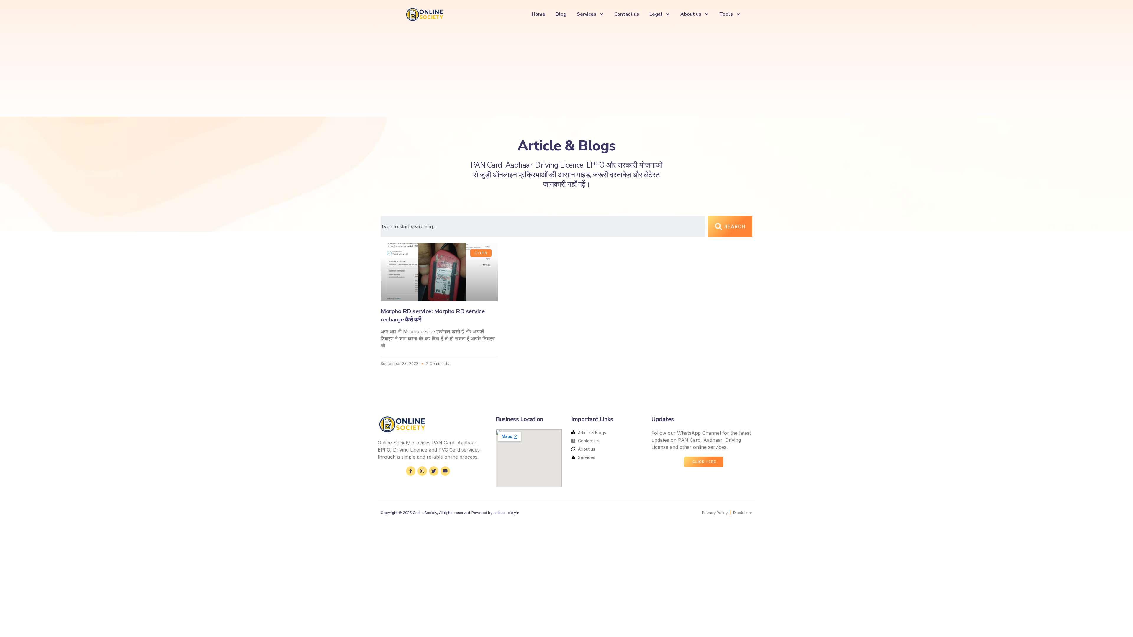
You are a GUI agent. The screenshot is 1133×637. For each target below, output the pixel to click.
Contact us (626, 14)
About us (690, 14)
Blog (561, 14)
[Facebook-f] (410, 471)
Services (586, 14)
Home (538, 14)
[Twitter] (433, 471)
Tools (726, 14)
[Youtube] (445, 471)
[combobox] (543, 226)
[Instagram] (422, 471)
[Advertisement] (566, 69)
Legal (655, 14)
